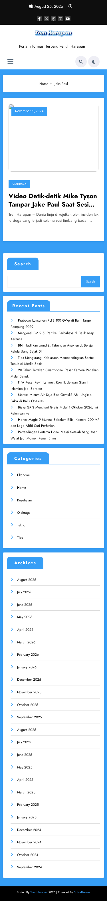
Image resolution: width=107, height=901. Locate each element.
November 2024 (29, 842)
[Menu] (10, 62)
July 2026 (24, 592)
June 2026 (24, 604)
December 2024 (29, 829)
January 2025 (27, 817)
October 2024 (27, 854)
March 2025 (26, 792)
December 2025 (29, 679)
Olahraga (19, 184)
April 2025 (25, 779)
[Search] (81, 61)
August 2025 (26, 729)
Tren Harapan (39, 892)
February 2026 (28, 654)
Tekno (21, 525)
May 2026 (24, 617)
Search (22, 264)
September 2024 (29, 867)
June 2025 (24, 754)
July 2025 (24, 742)
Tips (20, 537)
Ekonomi (23, 475)
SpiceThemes (82, 892)
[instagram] (60, 18)
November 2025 (29, 692)
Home (21, 487)
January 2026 (27, 667)
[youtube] (67, 18)
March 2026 (26, 642)
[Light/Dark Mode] (94, 61)
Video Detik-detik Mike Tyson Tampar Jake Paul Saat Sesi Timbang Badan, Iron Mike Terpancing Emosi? (53, 200)
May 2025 (24, 767)
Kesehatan (24, 500)
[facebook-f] (39, 18)
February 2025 (28, 804)
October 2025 (27, 704)
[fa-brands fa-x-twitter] (46, 18)
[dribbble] (53, 18)
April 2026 (25, 629)
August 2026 (26, 579)
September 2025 (29, 717)
